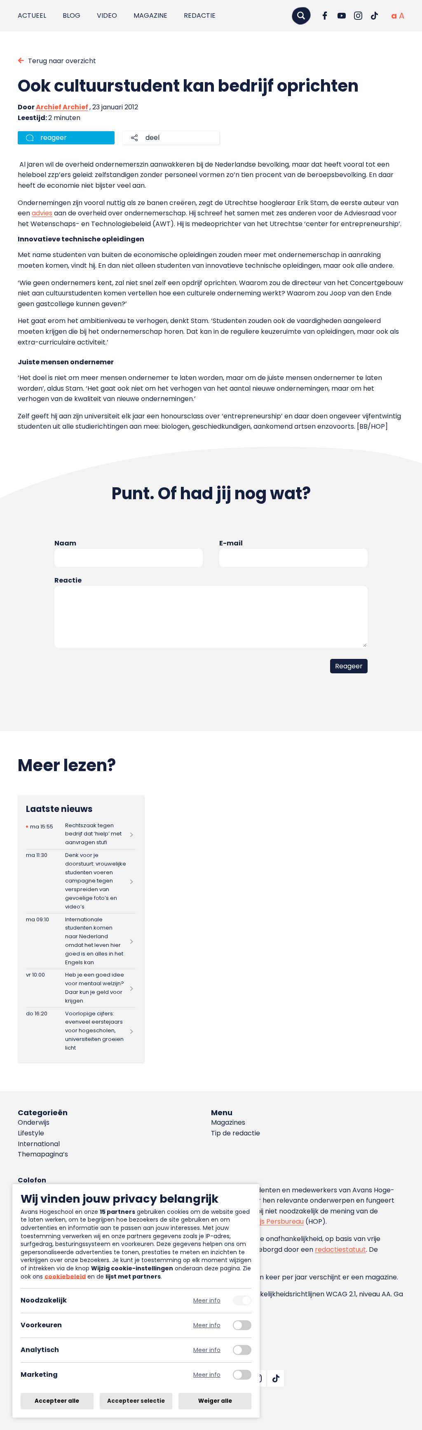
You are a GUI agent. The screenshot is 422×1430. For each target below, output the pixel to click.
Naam (65, 543)
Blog (71, 15)
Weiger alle (215, 1401)
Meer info (206, 1301)
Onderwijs (33, 1122)
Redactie (200, 15)
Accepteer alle (57, 1401)
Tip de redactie (235, 1133)
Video (107, 15)
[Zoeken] (301, 15)
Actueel (32, 15)
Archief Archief (62, 107)
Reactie (68, 580)
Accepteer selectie (136, 1401)
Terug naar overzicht (62, 61)
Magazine (150, 15)
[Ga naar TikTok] (374, 15)
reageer (53, 137)
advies (42, 213)
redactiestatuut (340, 1249)
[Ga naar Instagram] (358, 15)
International (39, 1144)
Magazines (228, 1122)
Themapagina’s (43, 1154)
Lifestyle (31, 1133)
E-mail (231, 543)
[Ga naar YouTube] (341, 15)
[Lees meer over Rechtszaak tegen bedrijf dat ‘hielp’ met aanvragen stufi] (81, 834)
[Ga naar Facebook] (325, 15)
